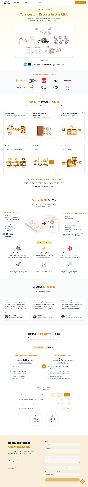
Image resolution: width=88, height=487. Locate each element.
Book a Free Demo (80, 2)
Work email (48, 448)
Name (47, 441)
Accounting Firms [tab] (38, 347)
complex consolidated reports (38, 18)
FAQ (32, 2)
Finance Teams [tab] (50, 347)
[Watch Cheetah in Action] (44, 40)
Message (47, 455)
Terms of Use (11, 468)
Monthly (67, 395)
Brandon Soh (12, 315)
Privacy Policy (11, 465)
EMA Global (80, 317)
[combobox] (62, 474)
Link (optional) (48, 465)
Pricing (39, 2)
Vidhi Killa (40, 315)
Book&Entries (20, 317)
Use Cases (17, 2)
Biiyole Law (68, 315)
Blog (25, 2)
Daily (53, 395)
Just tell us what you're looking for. (44, 186)
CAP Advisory (50, 317)
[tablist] (44, 347)
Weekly (59, 395)
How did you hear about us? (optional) (53, 471)
